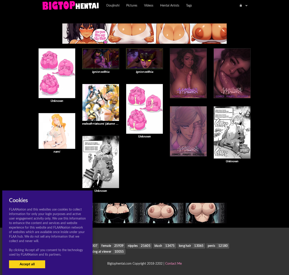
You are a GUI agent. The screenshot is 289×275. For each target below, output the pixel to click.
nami (57, 151)
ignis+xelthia (101, 71)
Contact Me (173, 263)
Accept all (27, 264)
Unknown (57, 101)
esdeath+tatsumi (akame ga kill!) (104, 123)
